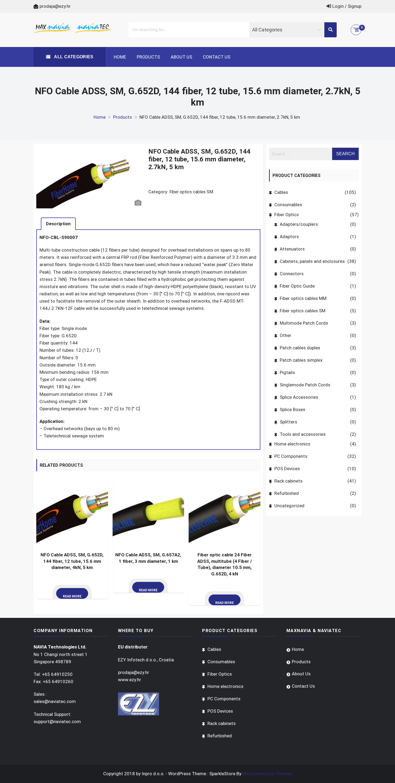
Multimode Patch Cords (304, 323)
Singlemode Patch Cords (305, 384)
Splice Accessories (299, 397)
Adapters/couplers (299, 224)
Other (285, 335)
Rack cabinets (288, 481)
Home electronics (292, 444)
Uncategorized (289, 505)
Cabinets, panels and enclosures (312, 261)
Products (148, 57)
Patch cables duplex (300, 347)
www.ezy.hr (129, 679)
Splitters (288, 422)
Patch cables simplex (301, 360)
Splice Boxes (292, 409)
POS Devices (287, 468)
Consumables (288, 204)
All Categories (73, 57)
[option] (90, 178)
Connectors (292, 273)
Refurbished (286, 493)
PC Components (290, 456)
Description (58, 223)
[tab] (58, 224)
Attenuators (292, 249)
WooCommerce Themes (267, 773)
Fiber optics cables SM (191, 191)
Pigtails (287, 372)
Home (120, 57)
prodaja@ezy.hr (55, 6)
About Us (181, 57)
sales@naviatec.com (55, 701)
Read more (72, 596)
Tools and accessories (303, 434)
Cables (281, 192)
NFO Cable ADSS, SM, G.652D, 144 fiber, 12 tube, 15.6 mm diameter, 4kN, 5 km (72, 561)
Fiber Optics (286, 214)
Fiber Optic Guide (297, 286)
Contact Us (216, 57)
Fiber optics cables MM (303, 298)
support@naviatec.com (57, 721)
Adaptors (289, 236)
